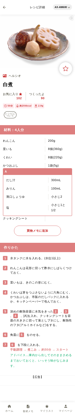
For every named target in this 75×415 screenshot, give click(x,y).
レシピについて (10, 114)
